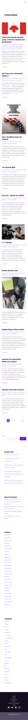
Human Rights (15, 46)
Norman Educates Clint (10, 271)
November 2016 (8, 549)
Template (6, 680)
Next (23, 420)
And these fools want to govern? (13, 390)
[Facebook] (8, 707)
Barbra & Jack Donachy (10, 499)
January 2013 (7, 563)
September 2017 (8, 546)
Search (3, 436)
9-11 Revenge (7, 242)
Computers (7, 632)
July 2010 (6, 604)
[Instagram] (16, 707)
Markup (6, 663)
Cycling (6, 641)
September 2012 (8, 574)
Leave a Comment (6, 44)
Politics (3, 48)
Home (14, 696)
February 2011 (7, 593)
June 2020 (6, 543)
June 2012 (6, 576)
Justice (21, 46)
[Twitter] (12, 707)
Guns (10, 46)
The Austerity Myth (8, 167)
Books (5, 627)
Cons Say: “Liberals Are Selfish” (13, 195)
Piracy (5, 674)
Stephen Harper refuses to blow (13, 329)
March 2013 (7, 557)
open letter (6, 671)
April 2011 (7, 590)
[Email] (19, 707)
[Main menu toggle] (25, 2)
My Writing (7, 669)
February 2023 (7, 540)
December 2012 (8, 565)
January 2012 (7, 579)
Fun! (20, 273)
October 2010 (7, 599)
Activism (14, 44)
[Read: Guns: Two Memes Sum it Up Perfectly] (14, 118)
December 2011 (8, 582)
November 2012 (8, 568)
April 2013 (7, 554)
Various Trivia (14, 699)
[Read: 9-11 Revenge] (13, 231)
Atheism (6, 624)
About (14, 698)
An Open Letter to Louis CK (11, 454)
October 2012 (7, 571)
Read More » (5, 67)
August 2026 (7, 535)
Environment (5, 46)
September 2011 (8, 585)
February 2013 (7, 560)
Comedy (6, 629)
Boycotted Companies (14, 703)
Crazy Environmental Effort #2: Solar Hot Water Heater (12, 502)
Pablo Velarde (7, 511)
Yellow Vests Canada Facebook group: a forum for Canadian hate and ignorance (13, 39)
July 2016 (6, 551)
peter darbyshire (8, 516)
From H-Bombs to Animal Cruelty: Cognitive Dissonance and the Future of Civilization (13, 474)
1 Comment (5, 142)
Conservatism (19, 44)
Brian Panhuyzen (8, 506)
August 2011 (7, 588)
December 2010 (8, 596)
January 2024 (7, 537)
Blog (14, 705)
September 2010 (8, 602)
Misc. (5, 666)
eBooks (6, 643)
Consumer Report (8, 638)
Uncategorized (7, 682)
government (21, 332)
